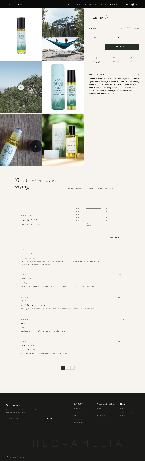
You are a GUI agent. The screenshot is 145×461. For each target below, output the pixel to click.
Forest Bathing (102, 419)
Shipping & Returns (126, 412)
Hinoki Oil (77, 408)
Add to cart (121, 47)
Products (73, 4)
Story (125, 4)
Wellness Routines (94, 4)
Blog (121, 408)
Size (90, 33)
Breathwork (101, 415)
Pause (76, 415)
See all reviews (89, 223)
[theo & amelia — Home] (15, 4)
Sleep (99, 408)
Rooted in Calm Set (80, 419)
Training (99, 412)
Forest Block (78, 412)
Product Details (96, 74)
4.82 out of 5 (29, 219)
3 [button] (72, 368)
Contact (122, 419)
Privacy (122, 415)
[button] (126, 28)
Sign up (49, 418)
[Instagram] (7, 457)
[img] (26, 250)
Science (114, 4)
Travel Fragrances (80, 422)
